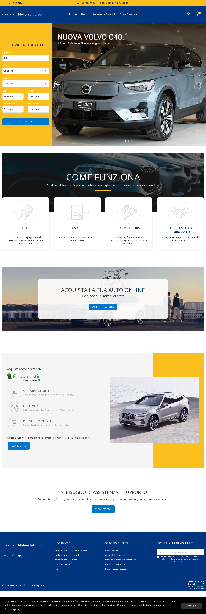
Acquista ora (103, 307)
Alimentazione (9, 103)
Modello (6, 78)
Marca (5, 65)
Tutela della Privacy (63, 564)
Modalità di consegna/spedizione (120, 559)
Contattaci (104, 509)
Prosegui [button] (191, 606)
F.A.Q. (56, 569)
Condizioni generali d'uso (65, 559)
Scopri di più (19, 445)
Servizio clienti (111, 550)
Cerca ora (24, 121)
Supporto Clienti (15, 3)
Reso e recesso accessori (117, 569)
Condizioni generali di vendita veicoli (70, 550)
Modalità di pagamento (115, 555)
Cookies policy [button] (13, 609)
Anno (30, 90)
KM (4, 90)
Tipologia (7, 52)
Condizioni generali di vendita (67, 555)
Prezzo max (34, 103)
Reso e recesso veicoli (115, 564)
